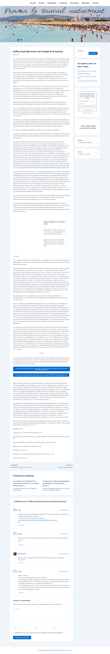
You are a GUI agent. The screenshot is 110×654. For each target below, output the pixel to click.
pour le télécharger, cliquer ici (44, 171)
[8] (25, 264)
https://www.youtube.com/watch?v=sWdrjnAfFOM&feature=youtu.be (37, 520)
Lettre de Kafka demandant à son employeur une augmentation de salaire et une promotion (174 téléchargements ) (42, 369)
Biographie (85, 3)
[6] (66, 179)
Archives (80, 152)
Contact (95, 3)
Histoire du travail (26, 488)
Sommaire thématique (84, 74)
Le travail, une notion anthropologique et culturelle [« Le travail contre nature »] (56, 483)
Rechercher (80, 50)
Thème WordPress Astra (64, 650)
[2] (61, 126)
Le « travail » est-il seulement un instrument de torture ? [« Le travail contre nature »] (25, 483)
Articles (41, 3)
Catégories (80, 140)
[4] (39, 155)
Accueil (33, 3)
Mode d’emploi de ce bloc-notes (87, 71)
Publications (51, 3)
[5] (68, 167)
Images (33, 488)
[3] (20, 138)
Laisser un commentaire (49, 488)
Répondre (21, 525)
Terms (86, 112)
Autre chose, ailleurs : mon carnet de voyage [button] (87, 127)
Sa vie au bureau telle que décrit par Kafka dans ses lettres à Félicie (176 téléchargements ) (41, 375)
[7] (25, 211)
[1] (65, 104)
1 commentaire (17, 488)
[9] (31, 347)
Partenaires (74, 3)
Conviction (63, 3)
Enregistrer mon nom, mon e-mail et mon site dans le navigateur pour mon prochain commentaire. (39, 632)
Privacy (91, 112)
